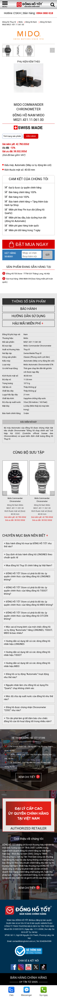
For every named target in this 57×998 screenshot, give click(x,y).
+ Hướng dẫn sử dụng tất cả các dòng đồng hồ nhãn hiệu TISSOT (27, 654)
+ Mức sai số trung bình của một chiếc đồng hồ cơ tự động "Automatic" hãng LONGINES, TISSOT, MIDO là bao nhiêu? (28, 630)
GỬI (47, 254)
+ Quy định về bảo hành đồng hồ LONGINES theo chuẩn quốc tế (28, 556)
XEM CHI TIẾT (26, 776)
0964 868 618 (44, 13)
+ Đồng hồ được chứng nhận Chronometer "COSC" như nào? (25, 709)
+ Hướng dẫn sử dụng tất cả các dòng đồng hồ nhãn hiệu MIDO (27, 665)
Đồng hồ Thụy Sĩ (9, 22)
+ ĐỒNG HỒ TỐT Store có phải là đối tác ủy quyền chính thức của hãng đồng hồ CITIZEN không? (26, 615)
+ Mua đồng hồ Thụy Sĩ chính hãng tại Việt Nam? (28, 565)
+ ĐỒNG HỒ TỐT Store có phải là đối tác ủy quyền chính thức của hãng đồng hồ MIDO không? (28, 603)
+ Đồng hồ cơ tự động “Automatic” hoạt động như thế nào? (26, 676)
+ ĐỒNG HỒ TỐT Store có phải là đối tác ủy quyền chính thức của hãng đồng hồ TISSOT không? (26, 590)
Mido (21, 22)
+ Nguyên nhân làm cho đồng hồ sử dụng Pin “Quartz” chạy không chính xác (26, 687)
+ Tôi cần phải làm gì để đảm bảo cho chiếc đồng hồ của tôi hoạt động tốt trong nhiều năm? (28, 720)
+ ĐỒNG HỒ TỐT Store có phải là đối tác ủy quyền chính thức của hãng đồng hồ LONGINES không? (27, 576)
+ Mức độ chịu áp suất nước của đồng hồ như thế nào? (28, 698)
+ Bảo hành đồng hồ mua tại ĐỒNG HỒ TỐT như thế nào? (28, 545)
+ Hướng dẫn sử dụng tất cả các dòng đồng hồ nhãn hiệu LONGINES (27, 643)
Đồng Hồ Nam (31, 22)
